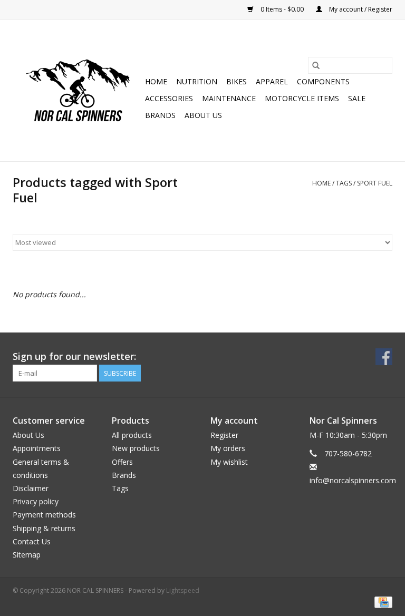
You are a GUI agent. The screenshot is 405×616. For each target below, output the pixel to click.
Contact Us (32, 541)
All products (132, 435)
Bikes (236, 81)
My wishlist (229, 462)
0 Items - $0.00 (282, 9)
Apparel (272, 81)
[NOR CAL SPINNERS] (77, 90)
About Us (203, 115)
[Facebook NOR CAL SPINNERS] (383, 356)
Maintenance (229, 98)
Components (323, 81)
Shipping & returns (44, 528)
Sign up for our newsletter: (74, 356)
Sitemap (27, 555)
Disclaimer (31, 488)
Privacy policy (36, 501)
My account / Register (359, 9)
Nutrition (196, 81)
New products (136, 448)
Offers (122, 462)
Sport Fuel (374, 183)
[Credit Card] (381, 601)
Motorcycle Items (302, 98)
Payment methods (44, 515)
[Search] (316, 65)
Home (156, 81)
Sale (356, 98)
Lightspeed (182, 590)
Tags (344, 183)
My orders (227, 448)
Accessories (169, 98)
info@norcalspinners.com (353, 480)
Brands (160, 115)
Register (224, 435)
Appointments (37, 448)
